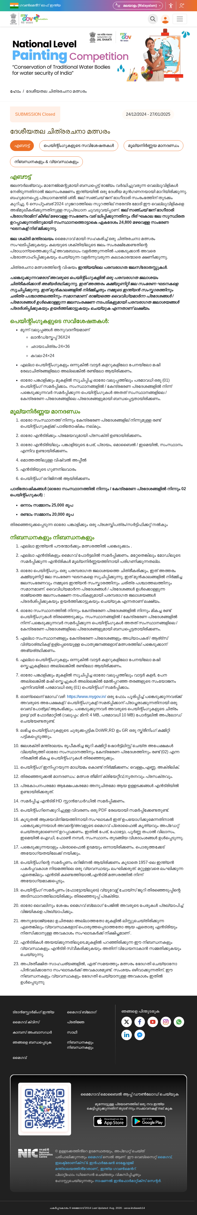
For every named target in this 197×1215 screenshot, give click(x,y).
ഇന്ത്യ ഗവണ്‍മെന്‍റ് (117, 1169)
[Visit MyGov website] (44, 1109)
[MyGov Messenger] (139, 1035)
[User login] (165, 19)
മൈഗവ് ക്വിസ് (26, 1022)
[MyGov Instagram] (166, 1022)
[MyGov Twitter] (126, 1022)
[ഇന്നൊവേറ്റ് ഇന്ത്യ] (41, 18)
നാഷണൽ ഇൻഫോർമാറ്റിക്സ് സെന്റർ (128, 1181)
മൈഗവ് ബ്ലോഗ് (81, 1012)
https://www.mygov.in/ (86, 696)
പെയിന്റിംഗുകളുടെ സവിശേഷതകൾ (79, 145)
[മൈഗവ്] (21, 19)
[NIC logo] (35, 1166)
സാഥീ (72, 1032)
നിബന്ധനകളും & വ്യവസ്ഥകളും (46, 161)
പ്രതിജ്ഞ (75, 1022)
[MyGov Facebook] (139, 1022)
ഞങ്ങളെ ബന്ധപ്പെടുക (32, 1042)
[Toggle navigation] (180, 19)
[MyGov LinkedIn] (126, 1035)
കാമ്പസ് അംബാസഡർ (32, 1032)
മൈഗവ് (19, 1058)
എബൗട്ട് (21, 145)
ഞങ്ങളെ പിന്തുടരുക (181, 6)
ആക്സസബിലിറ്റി (171, 5)
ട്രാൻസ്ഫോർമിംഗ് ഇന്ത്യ (33, 1012)
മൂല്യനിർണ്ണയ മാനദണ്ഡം (153, 145)
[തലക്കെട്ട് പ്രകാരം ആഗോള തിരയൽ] (153, 19)
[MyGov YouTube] (152, 1022)
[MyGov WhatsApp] (179, 1022)
